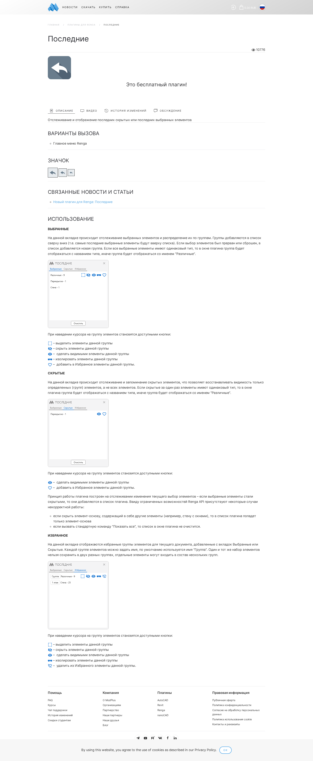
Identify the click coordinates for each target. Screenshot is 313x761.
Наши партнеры (112, 715)
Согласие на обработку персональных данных (236, 712)
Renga (161, 710)
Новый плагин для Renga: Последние (82, 202)
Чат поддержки (57, 710)
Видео (91, 110)
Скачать (88, 7)
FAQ (50, 700)
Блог (105, 725)
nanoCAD (162, 715)
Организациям (112, 705)
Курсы (52, 705)
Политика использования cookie (232, 719)
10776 (260, 50)
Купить (105, 7)
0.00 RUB (250, 7)
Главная (53, 25)
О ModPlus (109, 700)
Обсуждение (170, 110)
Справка (122, 7)
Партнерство (111, 710)
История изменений (129, 110)
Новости (70, 7)
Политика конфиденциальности (231, 705)
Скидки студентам (59, 720)
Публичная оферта (223, 700)
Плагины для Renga (81, 25)
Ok (225, 750)
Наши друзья (111, 720)
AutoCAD (162, 700)
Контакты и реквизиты (226, 724)
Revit (160, 705)
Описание (64, 110)
